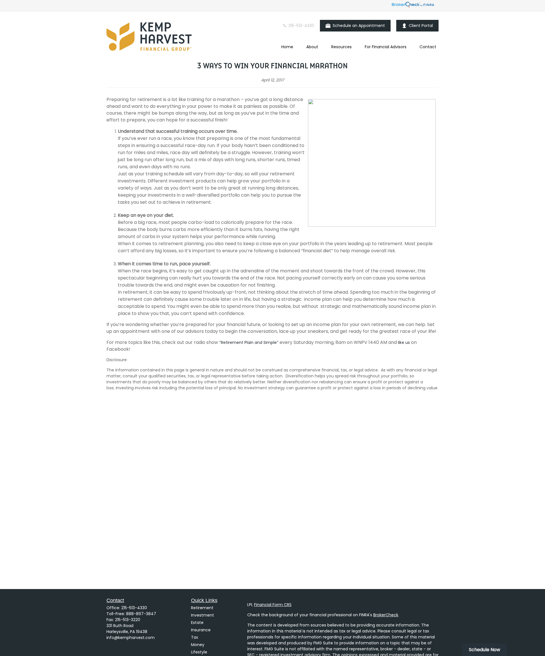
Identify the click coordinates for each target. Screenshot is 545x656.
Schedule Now (484, 649)
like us (404, 342)
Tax (194, 637)
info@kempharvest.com (130, 637)
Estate (197, 622)
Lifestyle (199, 652)
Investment (202, 615)
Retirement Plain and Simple (249, 342)
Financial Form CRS (273, 604)
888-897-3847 (141, 614)
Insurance (201, 630)
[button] (287, 46)
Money (197, 644)
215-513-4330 (300, 25)
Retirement (202, 608)
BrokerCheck (385, 615)
